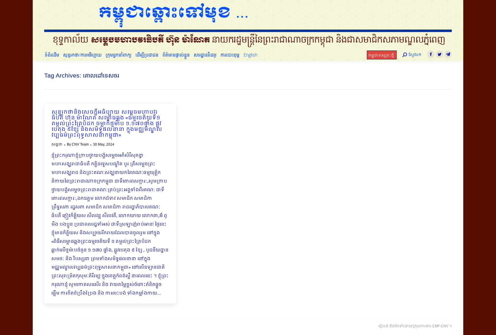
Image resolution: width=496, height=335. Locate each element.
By (78, 145)
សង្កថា (57, 145)
